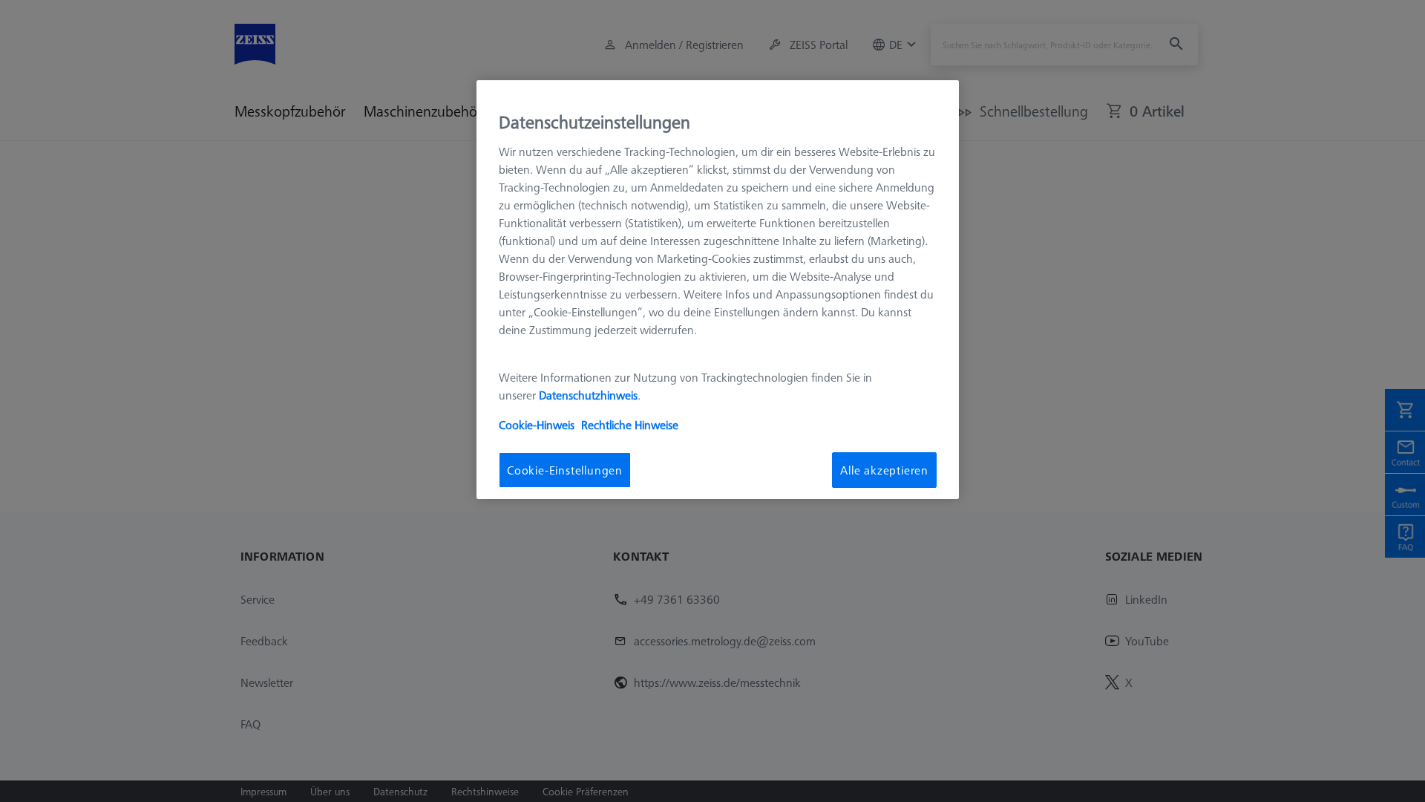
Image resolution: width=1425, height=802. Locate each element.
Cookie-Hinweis (536, 425)
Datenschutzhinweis (588, 395)
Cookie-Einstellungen (565, 470)
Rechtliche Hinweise (629, 425)
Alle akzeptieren (884, 470)
